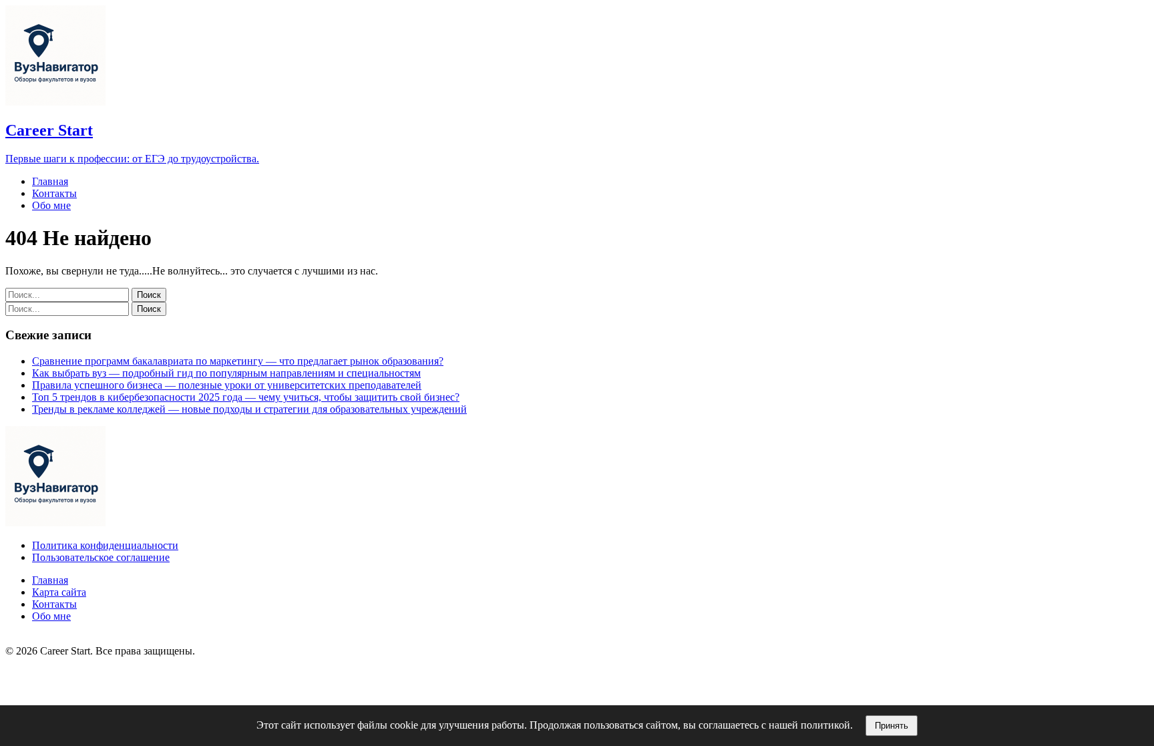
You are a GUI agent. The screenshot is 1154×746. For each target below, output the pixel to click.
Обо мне (51, 205)
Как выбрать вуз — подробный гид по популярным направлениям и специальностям (226, 373)
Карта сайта (59, 592)
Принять (891, 726)
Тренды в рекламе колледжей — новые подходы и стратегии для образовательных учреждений (249, 409)
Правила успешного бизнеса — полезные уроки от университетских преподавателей (226, 385)
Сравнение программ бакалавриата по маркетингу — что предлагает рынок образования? (237, 361)
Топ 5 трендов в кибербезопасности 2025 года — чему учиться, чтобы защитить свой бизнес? (245, 397)
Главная (50, 181)
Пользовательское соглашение (101, 557)
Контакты (54, 193)
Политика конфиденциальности (105, 545)
